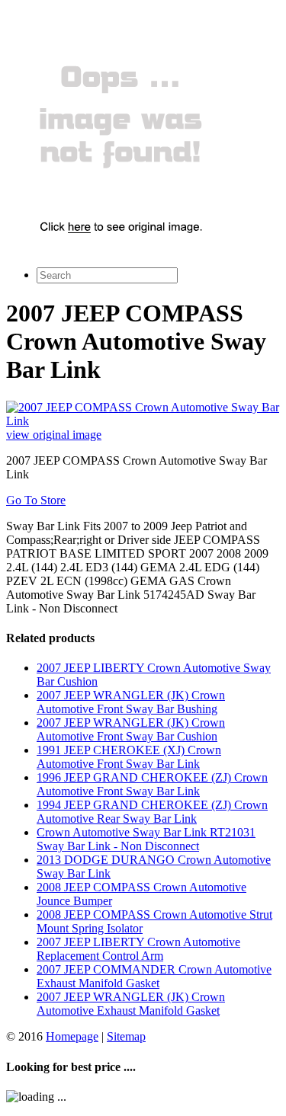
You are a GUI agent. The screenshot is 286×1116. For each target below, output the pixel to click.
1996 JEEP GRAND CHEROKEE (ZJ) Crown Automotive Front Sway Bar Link (152, 784)
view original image (53, 434)
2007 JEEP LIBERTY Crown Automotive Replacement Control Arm (138, 948)
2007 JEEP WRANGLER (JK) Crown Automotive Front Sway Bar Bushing (131, 702)
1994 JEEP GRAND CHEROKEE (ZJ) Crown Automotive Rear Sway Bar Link (152, 811)
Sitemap (126, 1036)
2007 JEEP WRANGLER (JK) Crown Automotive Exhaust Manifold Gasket (131, 1003)
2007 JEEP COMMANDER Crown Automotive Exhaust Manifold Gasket (154, 976)
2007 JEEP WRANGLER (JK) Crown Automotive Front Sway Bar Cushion (131, 729)
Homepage (72, 1036)
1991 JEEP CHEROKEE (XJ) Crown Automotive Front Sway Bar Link (129, 756)
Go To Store (36, 500)
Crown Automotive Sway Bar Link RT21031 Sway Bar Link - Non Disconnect (146, 839)
